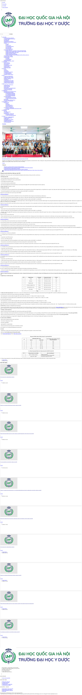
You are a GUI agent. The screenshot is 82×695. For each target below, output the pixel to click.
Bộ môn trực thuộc (5, 683)
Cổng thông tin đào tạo (7, 72)
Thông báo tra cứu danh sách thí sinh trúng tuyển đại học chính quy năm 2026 (16, 169)
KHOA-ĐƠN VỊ (4, 101)
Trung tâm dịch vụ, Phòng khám (9, 107)
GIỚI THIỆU (4, 37)
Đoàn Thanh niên (8, 59)
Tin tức (7, 44)
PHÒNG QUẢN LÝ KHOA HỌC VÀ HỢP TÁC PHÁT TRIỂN (16, 51)
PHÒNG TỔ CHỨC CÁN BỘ (11, 53)
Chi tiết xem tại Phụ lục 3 (4, 219)
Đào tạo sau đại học (7, 63)
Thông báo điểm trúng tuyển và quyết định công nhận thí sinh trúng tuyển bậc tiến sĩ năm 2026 (18, 167)
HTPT (3, 83)
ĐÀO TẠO (4, 68)
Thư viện (3, 2)
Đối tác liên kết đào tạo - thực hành (7, 690)
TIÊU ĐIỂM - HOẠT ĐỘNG (8, 119)
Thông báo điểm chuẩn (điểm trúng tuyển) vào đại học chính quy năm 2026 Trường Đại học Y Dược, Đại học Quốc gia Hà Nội (23, 170)
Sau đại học (6, 70)
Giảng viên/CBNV (5, 7)
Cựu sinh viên (6, 112)
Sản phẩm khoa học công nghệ (8, 81)
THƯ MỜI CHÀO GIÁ (7, 120)
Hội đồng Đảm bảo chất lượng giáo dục (10, 42)
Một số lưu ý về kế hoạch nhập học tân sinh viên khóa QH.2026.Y (14, 166)
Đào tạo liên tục (6, 64)
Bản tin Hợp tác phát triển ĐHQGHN (10, 88)
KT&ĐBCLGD (4, 90)
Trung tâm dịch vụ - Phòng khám (7, 684)
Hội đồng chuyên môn (7, 78)
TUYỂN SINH (4, 61)
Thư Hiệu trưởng (6, 39)
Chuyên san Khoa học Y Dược (8, 80)
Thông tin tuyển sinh (7, 66)
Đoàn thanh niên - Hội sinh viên (9, 113)
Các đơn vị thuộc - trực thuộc (8, 56)
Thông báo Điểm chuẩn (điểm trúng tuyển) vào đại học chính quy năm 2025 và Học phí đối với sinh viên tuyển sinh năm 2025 (17, 603)
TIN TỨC (3, 116)
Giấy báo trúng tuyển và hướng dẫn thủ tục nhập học (12, 168)
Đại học (5, 69)
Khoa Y (7, 103)
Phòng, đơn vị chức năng (8, 49)
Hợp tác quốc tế (6, 87)
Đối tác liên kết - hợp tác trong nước (7, 688)
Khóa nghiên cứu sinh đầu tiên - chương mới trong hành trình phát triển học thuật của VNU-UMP (15, 158)
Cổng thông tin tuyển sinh (8, 65)
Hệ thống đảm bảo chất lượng (10, 93)
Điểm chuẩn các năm (7, 67)
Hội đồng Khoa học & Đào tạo (8, 41)
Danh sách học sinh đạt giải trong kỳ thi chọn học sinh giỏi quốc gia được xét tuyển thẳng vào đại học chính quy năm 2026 (16, 518)
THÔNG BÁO (6, 118)
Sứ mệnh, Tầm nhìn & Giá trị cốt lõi (9, 38)
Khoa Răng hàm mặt (9, 105)
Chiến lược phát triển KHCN (8, 76)
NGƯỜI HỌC (4, 110)
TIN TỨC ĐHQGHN (7, 122)
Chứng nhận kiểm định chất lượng (11, 98)
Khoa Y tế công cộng (9, 106)
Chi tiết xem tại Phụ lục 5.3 (4, 265)
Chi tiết (1, 380)
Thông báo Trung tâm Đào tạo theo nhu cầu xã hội (13, 108)
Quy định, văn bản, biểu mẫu (8, 100)
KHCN (3, 75)
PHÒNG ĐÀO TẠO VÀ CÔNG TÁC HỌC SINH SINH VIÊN (16, 50)
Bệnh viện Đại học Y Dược (8, 55)
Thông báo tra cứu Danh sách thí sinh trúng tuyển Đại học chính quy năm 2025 (10, 575)
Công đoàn (7, 58)
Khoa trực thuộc (6, 102)
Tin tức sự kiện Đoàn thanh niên (11, 115)
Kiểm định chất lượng (7, 96)
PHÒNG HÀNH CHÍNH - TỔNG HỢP (12, 52)
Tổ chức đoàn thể (6, 57)
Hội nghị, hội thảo (7, 85)
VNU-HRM (4, 5)
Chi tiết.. (3, 163)
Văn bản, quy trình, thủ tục (8, 89)
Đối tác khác (4, 691)
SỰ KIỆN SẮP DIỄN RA (8, 117)
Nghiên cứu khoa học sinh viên (9, 82)
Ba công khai (6, 99)
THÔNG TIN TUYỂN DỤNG (9, 121)
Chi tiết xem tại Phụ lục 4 (4, 231)
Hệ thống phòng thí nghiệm (6, 685)
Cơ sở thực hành (6, 109)
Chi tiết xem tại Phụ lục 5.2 (4, 254)
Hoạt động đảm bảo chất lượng (8, 92)
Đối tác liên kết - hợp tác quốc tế (7, 689)
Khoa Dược (8, 104)
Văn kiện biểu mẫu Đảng (10, 46)
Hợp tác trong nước (7, 86)
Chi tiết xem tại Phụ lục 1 (4, 194)
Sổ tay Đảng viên (8, 47)
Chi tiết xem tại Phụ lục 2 (4, 204)
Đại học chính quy (7, 62)
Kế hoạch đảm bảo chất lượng (10, 95)
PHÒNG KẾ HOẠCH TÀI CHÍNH (11, 54)
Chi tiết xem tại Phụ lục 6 (4, 271)
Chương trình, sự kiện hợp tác (8, 84)
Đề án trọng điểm (8, 48)
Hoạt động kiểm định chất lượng (11, 97)
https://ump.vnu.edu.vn (17, 333)
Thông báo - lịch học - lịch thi (8, 74)
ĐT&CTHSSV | (4, 580)
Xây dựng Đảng (8, 45)
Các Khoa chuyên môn (5, 682)
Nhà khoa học (6, 79)
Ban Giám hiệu (6, 40)
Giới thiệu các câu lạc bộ (9, 114)
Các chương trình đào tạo (8, 73)
